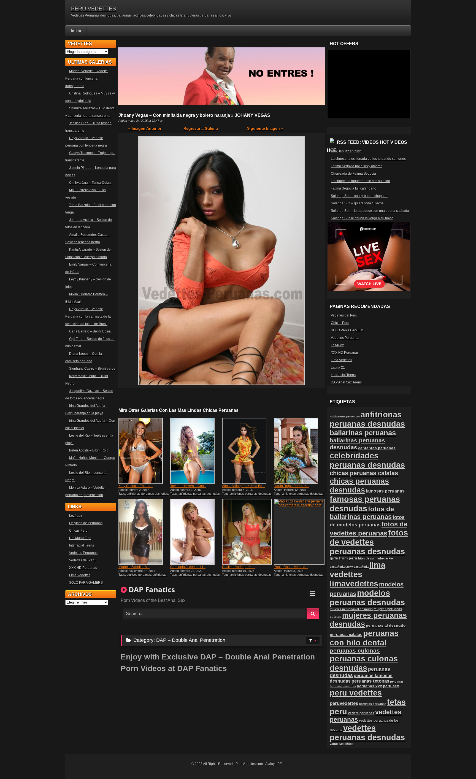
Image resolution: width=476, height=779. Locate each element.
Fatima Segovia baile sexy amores (356, 166)
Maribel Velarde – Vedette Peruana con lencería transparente (86, 78)
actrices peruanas (139, 574)
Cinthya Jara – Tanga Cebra (90, 183)
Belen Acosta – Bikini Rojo (89, 450)
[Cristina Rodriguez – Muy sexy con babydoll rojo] (247, 532)
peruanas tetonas (370, 681)
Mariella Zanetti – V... (134, 567)
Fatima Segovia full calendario (353, 188)
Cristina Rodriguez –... (238, 567)
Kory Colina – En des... (135, 486)
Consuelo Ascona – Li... (187, 567)
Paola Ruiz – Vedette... (291, 567)
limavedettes (354, 583)
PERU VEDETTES (93, 9)
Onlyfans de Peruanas (85, 523)
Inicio (76, 30)
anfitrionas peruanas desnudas (147, 493)
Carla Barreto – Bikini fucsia (90, 331)
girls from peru (343, 558)
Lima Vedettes (79, 575)
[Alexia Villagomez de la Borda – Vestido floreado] (247, 451)
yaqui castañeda (341, 743)
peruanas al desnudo (386, 625)
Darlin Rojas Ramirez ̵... (291, 486)
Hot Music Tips (80, 538)
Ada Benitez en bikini (347, 151)
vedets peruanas (361, 713)
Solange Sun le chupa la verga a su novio (362, 218)
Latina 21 (338, 367)
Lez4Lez (75, 516)
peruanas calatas (346, 634)
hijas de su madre (371, 558)
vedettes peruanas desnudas (367, 732)
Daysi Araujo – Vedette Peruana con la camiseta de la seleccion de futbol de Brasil (88, 316)
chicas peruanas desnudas (359, 485)
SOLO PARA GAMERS (86, 583)
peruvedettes (344, 703)
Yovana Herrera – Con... (188, 486)
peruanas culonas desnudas (364, 663)
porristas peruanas (372, 703)
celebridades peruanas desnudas (367, 460)
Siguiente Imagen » (265, 128)
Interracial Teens (81, 545)
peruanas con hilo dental (364, 638)
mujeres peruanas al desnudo (351, 609)
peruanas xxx (369, 686)
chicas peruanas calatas (364, 473)
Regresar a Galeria (200, 128)
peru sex (391, 686)
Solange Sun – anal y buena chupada (359, 196)
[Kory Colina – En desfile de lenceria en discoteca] (143, 451)
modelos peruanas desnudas (367, 597)
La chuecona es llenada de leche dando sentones (368, 159)
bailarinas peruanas (363, 433)
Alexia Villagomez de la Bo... (243, 486)
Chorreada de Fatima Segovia (353, 173)
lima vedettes (357, 569)
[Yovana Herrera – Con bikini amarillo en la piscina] (195, 451)
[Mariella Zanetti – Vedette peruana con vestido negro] (143, 532)
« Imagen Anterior (144, 128)
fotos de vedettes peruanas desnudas (369, 542)
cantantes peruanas (377, 448)
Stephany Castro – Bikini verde (92, 368)
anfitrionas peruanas (345, 416)
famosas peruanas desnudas (365, 503)
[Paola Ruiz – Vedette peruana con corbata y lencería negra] (299, 532)
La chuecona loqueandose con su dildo (360, 181)
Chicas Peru (78, 530)
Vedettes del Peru (82, 560)
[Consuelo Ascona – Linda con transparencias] (195, 532)
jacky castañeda (357, 566)
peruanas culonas (355, 650)
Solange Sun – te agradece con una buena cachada (370, 211)
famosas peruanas (385, 490)
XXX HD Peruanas (83, 568)
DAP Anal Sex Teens (346, 382)
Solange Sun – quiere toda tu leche (357, 203)
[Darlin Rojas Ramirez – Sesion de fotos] (299, 451)
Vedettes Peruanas (83, 553)
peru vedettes (356, 692)
